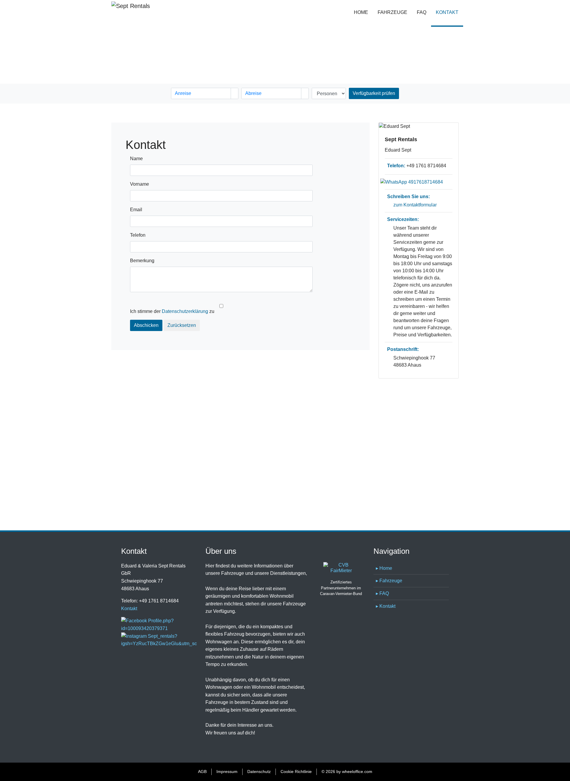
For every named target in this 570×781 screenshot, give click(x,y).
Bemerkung (142, 260)
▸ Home (384, 568)
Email (136, 209)
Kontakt (449, 12)
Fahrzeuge (392, 12)
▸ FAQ (382, 593)
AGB (202, 771)
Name (136, 158)
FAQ (421, 12)
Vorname (139, 184)
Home (361, 12)
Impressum (227, 771)
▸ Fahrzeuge (389, 580)
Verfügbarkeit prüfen (374, 93)
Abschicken (146, 325)
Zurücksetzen (181, 325)
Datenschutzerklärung (185, 311)
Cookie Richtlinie (296, 771)
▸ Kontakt (385, 606)
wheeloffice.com (357, 771)
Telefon (137, 235)
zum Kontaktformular (415, 204)
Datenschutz (259, 771)
